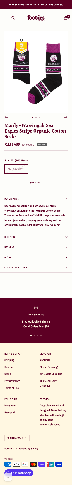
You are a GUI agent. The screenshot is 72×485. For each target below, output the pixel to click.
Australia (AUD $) (15, 437)
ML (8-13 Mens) (16, 169)
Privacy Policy (12, 381)
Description (11, 198)
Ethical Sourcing (49, 367)
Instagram (10, 405)
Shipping (9, 236)
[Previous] (6, 117)
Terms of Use (11, 388)
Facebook (9, 412)
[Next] (66, 117)
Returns (9, 247)
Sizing (8, 257)
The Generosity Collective (48, 383)
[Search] (13, 18)
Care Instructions (15, 267)
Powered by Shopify (28, 448)
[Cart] (66, 18)
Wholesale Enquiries (51, 374)
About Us (45, 360)
